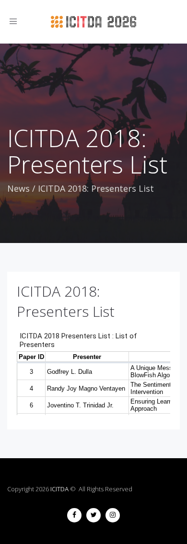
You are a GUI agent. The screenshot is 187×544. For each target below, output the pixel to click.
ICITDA (59, 489)
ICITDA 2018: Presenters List (66, 301)
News (18, 188)
